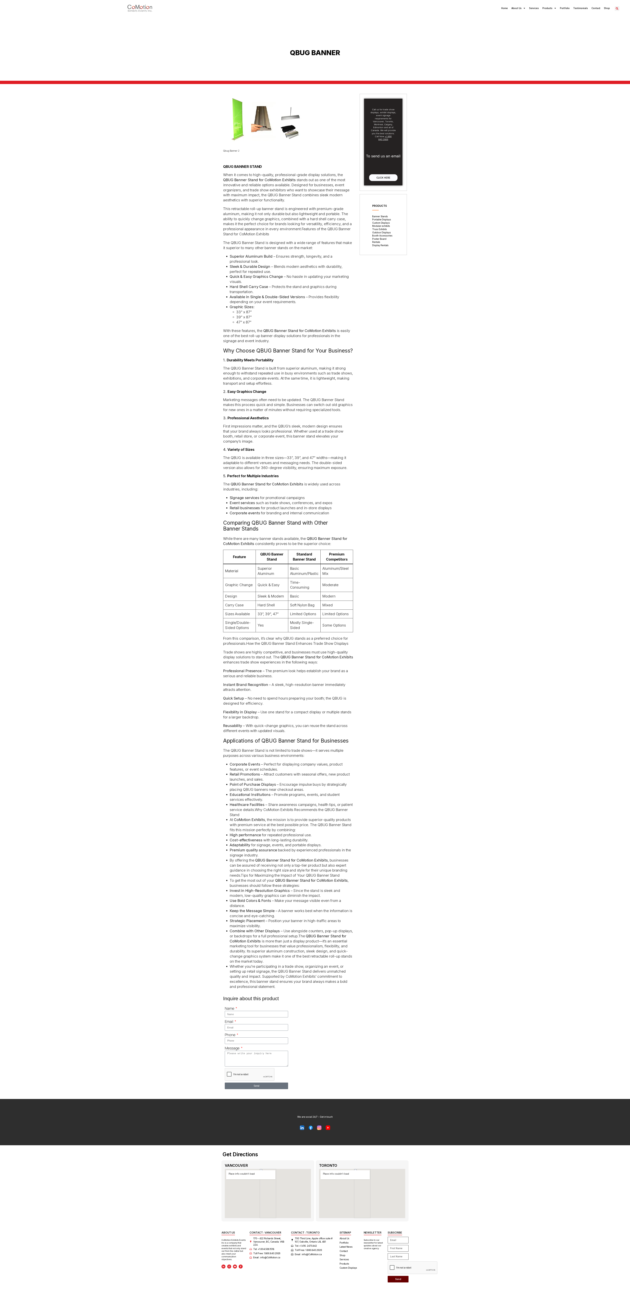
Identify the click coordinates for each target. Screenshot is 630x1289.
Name (230, 1008)
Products (547, 8)
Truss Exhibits (379, 229)
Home (504, 8)
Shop (607, 8)
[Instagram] (229, 1266)
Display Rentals (380, 245)
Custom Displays (381, 222)
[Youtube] (235, 1266)
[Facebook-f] (241, 1266)
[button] (617, 8)
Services (534, 8)
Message (232, 1048)
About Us (516, 8)
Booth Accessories (382, 235)
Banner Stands (380, 216)
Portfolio (565, 8)
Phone (230, 1034)
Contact (595, 8)
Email (229, 1021)
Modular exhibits (381, 225)
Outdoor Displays (381, 232)
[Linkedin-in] (223, 1266)
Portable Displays (381, 219)
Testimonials (580, 8)
